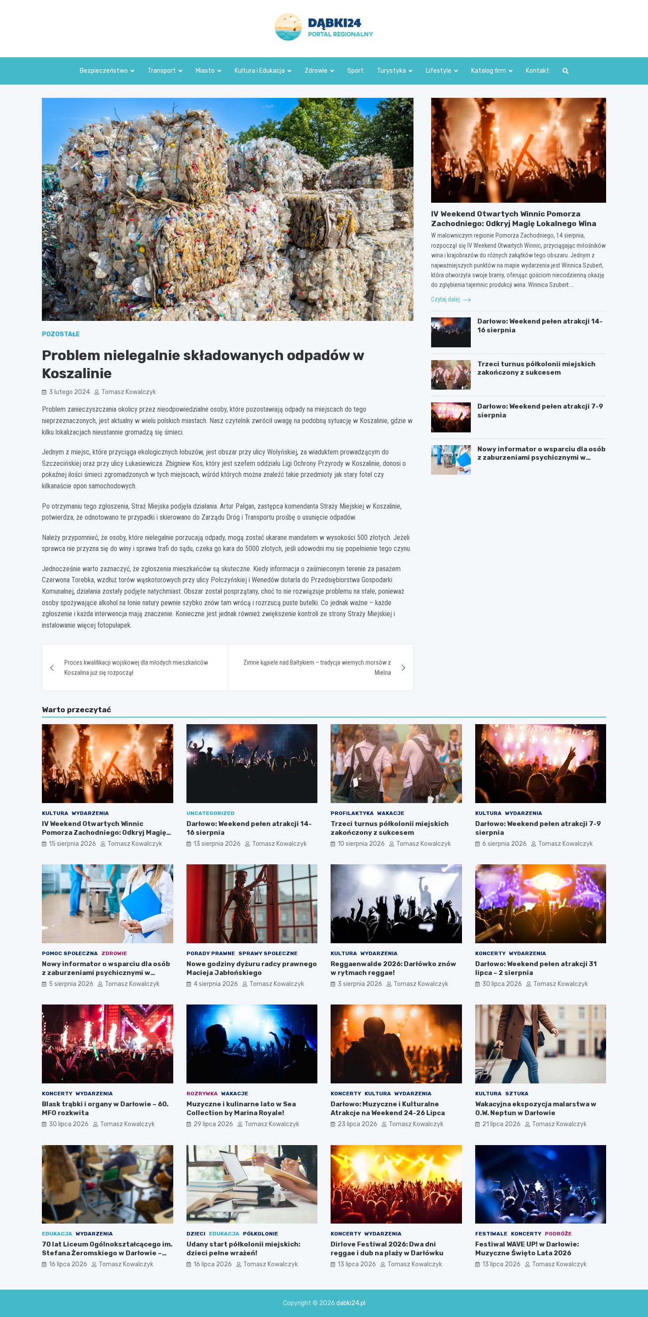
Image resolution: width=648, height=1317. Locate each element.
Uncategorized (210, 813)
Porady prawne (210, 953)
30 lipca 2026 (502, 984)
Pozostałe (61, 334)
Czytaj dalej (446, 299)
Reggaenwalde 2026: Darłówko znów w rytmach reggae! (393, 968)
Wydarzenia (90, 813)
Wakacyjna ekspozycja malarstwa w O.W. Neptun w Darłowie (535, 1108)
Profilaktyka (352, 813)
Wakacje (390, 813)
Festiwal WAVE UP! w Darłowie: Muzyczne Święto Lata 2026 (527, 1248)
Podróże (558, 1234)
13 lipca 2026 (357, 1264)
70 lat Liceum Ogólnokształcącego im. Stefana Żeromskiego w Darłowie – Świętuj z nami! (107, 1252)
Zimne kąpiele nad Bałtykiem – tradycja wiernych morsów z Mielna (317, 667)
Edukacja (57, 1234)
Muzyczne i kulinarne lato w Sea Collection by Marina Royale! (241, 1108)
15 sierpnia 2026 (72, 844)
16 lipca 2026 (68, 1264)
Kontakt (537, 70)
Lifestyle (438, 70)
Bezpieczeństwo (104, 70)
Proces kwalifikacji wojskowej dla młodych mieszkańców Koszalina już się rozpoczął (136, 667)
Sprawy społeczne (268, 953)
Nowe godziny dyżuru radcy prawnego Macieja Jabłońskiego (251, 968)
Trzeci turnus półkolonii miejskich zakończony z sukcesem (536, 368)
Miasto (205, 70)
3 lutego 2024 (69, 392)
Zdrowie (316, 70)
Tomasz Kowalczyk (128, 392)
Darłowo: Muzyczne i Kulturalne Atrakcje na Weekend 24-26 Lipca (388, 1108)
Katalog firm (488, 70)
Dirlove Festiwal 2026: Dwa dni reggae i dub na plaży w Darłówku (387, 1248)
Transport (162, 70)
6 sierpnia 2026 (504, 844)
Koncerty (490, 953)
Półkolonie (260, 1234)
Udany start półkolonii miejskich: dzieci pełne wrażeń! (243, 1248)
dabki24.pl (350, 1303)
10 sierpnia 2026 (361, 844)
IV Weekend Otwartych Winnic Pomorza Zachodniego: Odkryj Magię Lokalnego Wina (104, 832)
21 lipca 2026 (501, 1124)
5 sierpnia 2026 (71, 984)
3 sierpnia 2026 (360, 984)
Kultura (55, 813)
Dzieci (195, 1234)
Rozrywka (202, 1093)
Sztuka (517, 1093)
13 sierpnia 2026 (217, 844)
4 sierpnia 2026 (216, 984)
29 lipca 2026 (213, 1124)
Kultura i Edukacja (260, 70)
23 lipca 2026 (357, 1124)
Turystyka (391, 70)
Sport (355, 70)
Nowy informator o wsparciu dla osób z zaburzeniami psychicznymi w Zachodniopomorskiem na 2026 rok (541, 457)
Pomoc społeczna (70, 953)
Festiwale (491, 1234)
